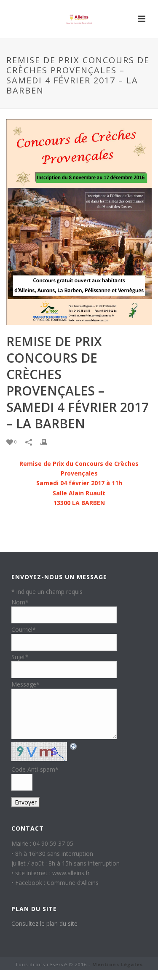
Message (25, 684)
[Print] (48, 442)
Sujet (20, 657)
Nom (20, 602)
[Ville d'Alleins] (79, 19)
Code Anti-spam (35, 769)
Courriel (23, 629)
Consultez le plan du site (44, 923)
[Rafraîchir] (73, 746)
